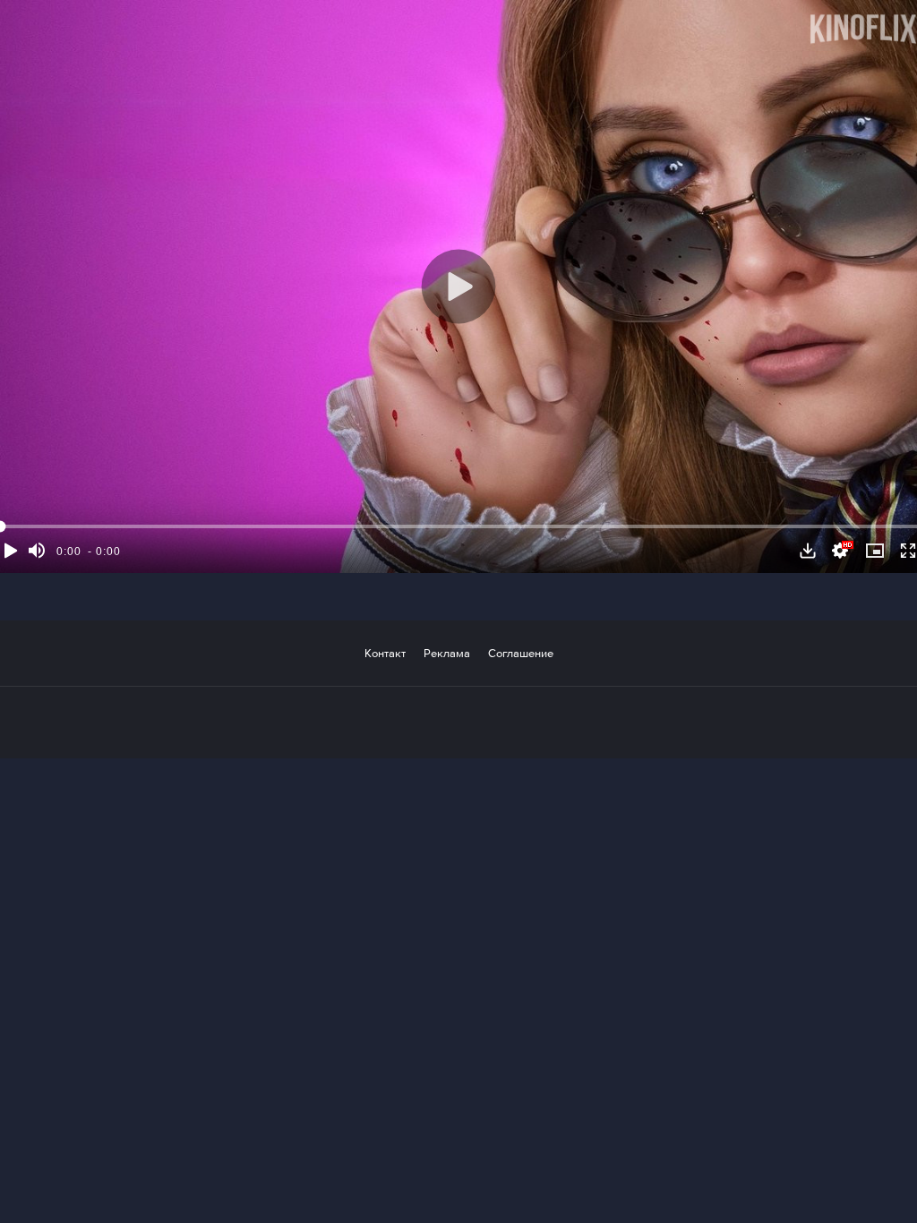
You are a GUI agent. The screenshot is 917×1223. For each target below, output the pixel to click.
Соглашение (520, 653)
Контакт (385, 653)
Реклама (447, 653)
